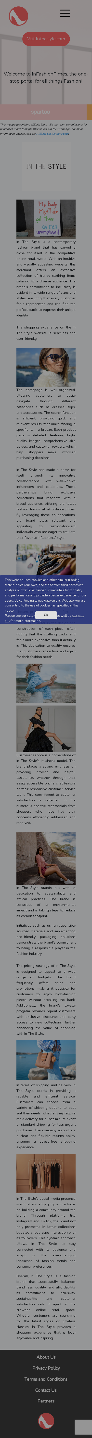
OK (46, 615)
